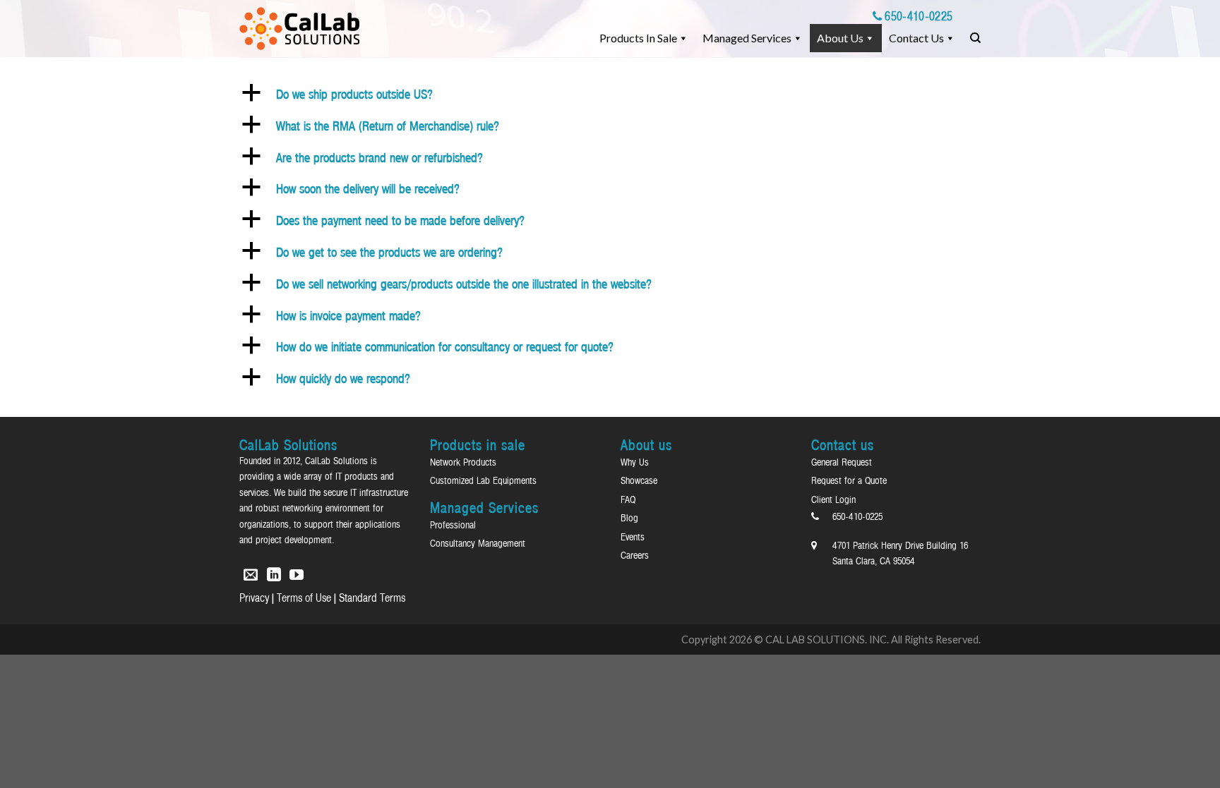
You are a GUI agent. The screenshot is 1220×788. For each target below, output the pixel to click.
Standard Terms (372, 597)
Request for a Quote (849, 480)
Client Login (833, 499)
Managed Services (746, 37)
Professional (453, 525)
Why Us (635, 462)
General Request (841, 462)
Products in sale (638, 37)
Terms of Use (304, 597)
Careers (635, 555)
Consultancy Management (477, 543)
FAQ (628, 499)
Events (633, 536)
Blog (629, 517)
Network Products (463, 462)
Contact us (916, 37)
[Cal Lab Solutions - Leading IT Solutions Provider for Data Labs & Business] (299, 28)
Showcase (639, 480)
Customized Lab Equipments (483, 480)
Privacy (254, 597)
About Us (840, 37)
